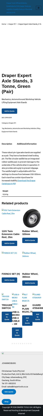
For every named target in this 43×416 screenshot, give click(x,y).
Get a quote (8, 392)
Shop (6, 402)
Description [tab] (7, 144)
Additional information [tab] (27, 144)
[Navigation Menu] (38, 8)
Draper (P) (12, 24)
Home (4, 24)
